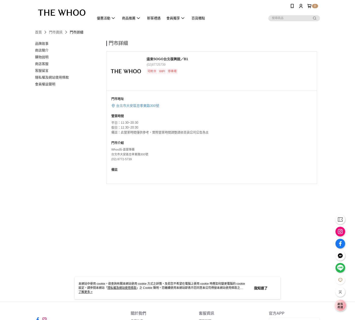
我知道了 (261, 288)
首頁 (38, 32)
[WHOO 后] (61, 13)
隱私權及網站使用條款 (121, 288)
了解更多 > (85, 292)
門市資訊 (56, 32)
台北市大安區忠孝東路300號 (137, 106)
